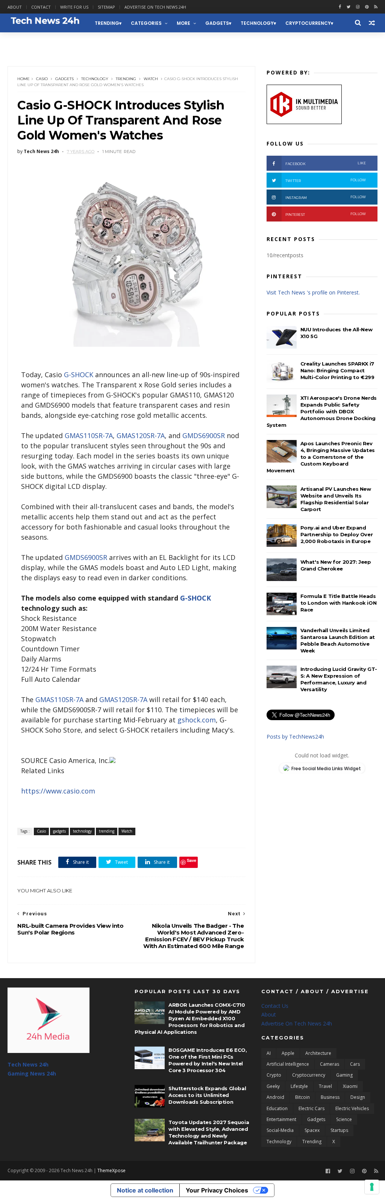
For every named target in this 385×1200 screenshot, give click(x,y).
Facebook (325, 163)
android (275, 1097)
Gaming (344, 1075)
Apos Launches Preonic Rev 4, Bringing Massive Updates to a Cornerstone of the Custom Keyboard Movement (321, 456)
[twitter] (348, 7)
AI (269, 1053)
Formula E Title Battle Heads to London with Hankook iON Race (338, 603)
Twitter (325, 180)
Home (23, 78)
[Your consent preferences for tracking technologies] (372, 1187)
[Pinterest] (366, 7)
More (183, 23)
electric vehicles (352, 1108)
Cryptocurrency (308, 23)
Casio (42, 78)
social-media (280, 1130)
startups (339, 1130)
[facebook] (340, 7)
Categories (146, 23)
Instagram (325, 197)
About (15, 7)
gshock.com (196, 719)
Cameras (329, 1064)
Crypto (274, 1075)
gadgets (217, 23)
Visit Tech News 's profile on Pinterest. (313, 292)
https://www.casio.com (58, 790)
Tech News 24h (28, 1064)
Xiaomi (350, 1086)
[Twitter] (340, 1171)
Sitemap (106, 7)
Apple (288, 1053)
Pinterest (325, 214)
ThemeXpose (111, 1170)
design (357, 1097)
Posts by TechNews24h (295, 736)
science (344, 1119)
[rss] (375, 7)
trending (107, 23)
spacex (312, 1130)
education (277, 1108)
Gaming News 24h (35, 42)
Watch (151, 78)
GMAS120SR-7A (141, 435)
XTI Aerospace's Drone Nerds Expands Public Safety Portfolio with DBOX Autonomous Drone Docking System (322, 411)
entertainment (281, 1119)
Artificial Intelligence (288, 1064)
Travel (325, 1086)
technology (257, 23)
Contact (41, 7)
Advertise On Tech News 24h (296, 1023)
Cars (355, 1064)
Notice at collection (145, 1190)
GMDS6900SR (203, 435)
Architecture (318, 1053)
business (330, 1097)
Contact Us (274, 1005)
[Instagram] (357, 7)
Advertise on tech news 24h (155, 7)
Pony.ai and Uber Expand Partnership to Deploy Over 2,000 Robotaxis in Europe (336, 534)
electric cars (311, 1108)
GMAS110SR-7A (89, 435)
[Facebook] (328, 1171)
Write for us (74, 7)
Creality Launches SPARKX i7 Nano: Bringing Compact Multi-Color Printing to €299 (337, 370)
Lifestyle (299, 1086)
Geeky (273, 1086)
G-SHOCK (78, 374)
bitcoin (302, 1097)
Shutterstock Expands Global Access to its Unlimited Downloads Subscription (207, 1095)
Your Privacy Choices (217, 1190)
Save (191, 860)
